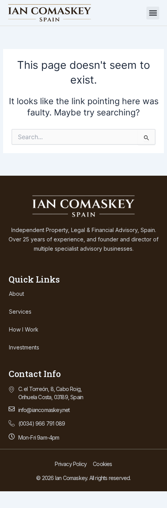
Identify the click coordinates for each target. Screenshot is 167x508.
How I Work (23, 329)
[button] (152, 13)
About (16, 293)
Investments (24, 347)
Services (20, 311)
